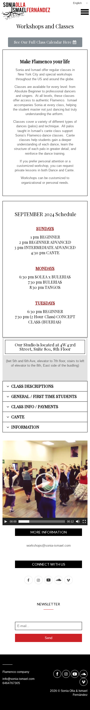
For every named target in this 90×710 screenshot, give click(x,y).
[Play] (6, 521)
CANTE (17, 416)
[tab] (45, 386)
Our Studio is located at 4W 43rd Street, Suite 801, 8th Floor (45, 347)
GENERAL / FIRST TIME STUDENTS (44, 396)
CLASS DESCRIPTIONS (32, 386)
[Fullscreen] (84, 521)
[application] (45, 483)
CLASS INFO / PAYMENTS (34, 406)
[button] (45, 42)
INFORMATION (25, 427)
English (77, 2)
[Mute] (78, 521)
